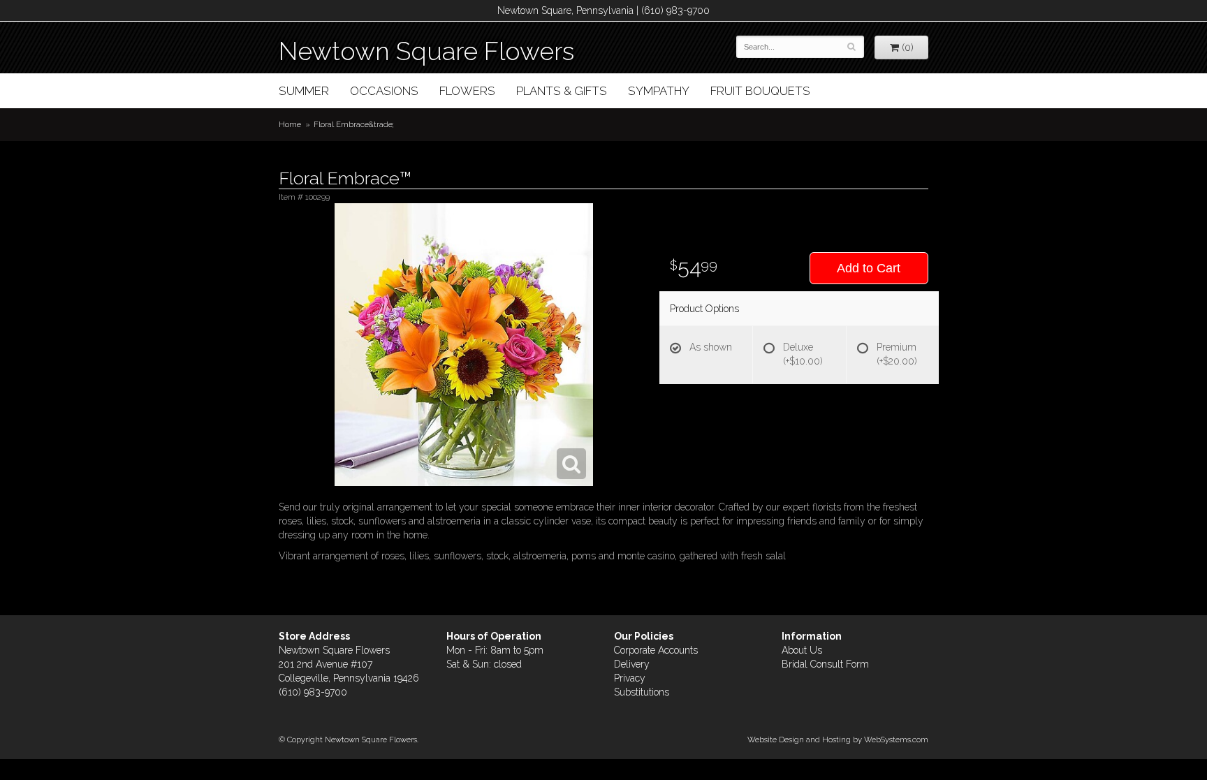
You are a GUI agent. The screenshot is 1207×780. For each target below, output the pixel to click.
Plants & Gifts (561, 91)
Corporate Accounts (656, 650)
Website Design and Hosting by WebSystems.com (837, 739)
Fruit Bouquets (760, 91)
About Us (802, 650)
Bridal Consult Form (825, 664)
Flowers (467, 91)
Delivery (632, 664)
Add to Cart (868, 268)
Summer (304, 91)
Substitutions (641, 692)
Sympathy (658, 91)
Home (290, 124)
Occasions (384, 91)
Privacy (629, 678)
